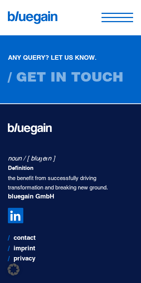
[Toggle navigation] (117, 17)
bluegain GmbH (31, 197)
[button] (13, 269)
